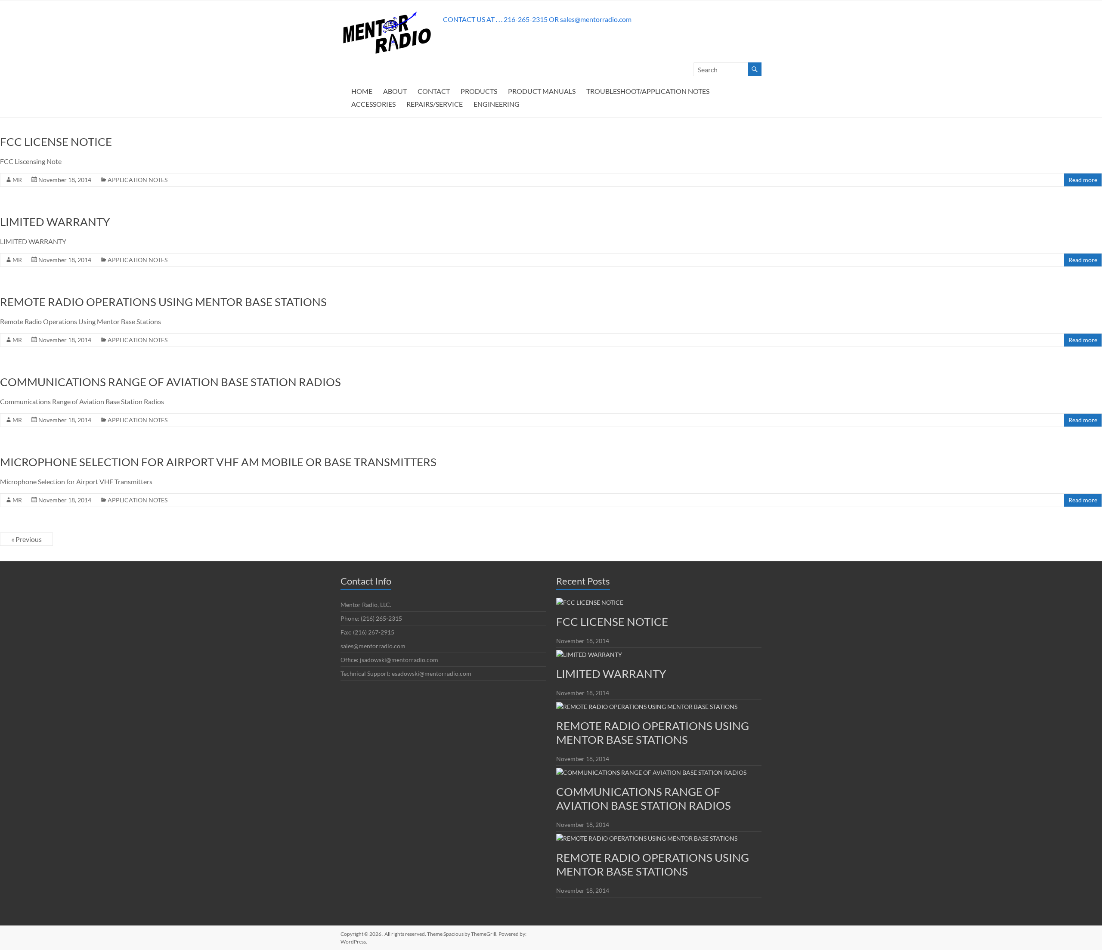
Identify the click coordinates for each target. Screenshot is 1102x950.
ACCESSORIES (373, 104)
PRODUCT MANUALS (542, 91)
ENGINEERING (497, 104)
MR (17, 179)
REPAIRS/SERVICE (434, 104)
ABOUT (395, 91)
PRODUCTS (479, 91)
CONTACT (434, 91)
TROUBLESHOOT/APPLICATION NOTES (647, 91)
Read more (1082, 179)
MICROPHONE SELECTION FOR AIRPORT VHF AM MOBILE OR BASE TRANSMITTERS (218, 462)
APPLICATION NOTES (137, 179)
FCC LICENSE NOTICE (56, 142)
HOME (361, 91)
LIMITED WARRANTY (55, 222)
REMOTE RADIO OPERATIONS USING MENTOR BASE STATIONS (163, 302)
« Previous (26, 539)
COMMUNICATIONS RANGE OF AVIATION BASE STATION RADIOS (170, 382)
